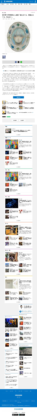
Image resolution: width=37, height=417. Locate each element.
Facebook (30, 1)
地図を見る (18, 97)
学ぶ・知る (4, 12)
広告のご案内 (19, 402)
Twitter (32, 1)
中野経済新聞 (8, 1)
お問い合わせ (23, 412)
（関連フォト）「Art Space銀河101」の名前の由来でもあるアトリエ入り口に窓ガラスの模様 (19, 70)
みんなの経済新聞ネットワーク (18, 409)
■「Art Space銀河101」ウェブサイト (26, 112)
